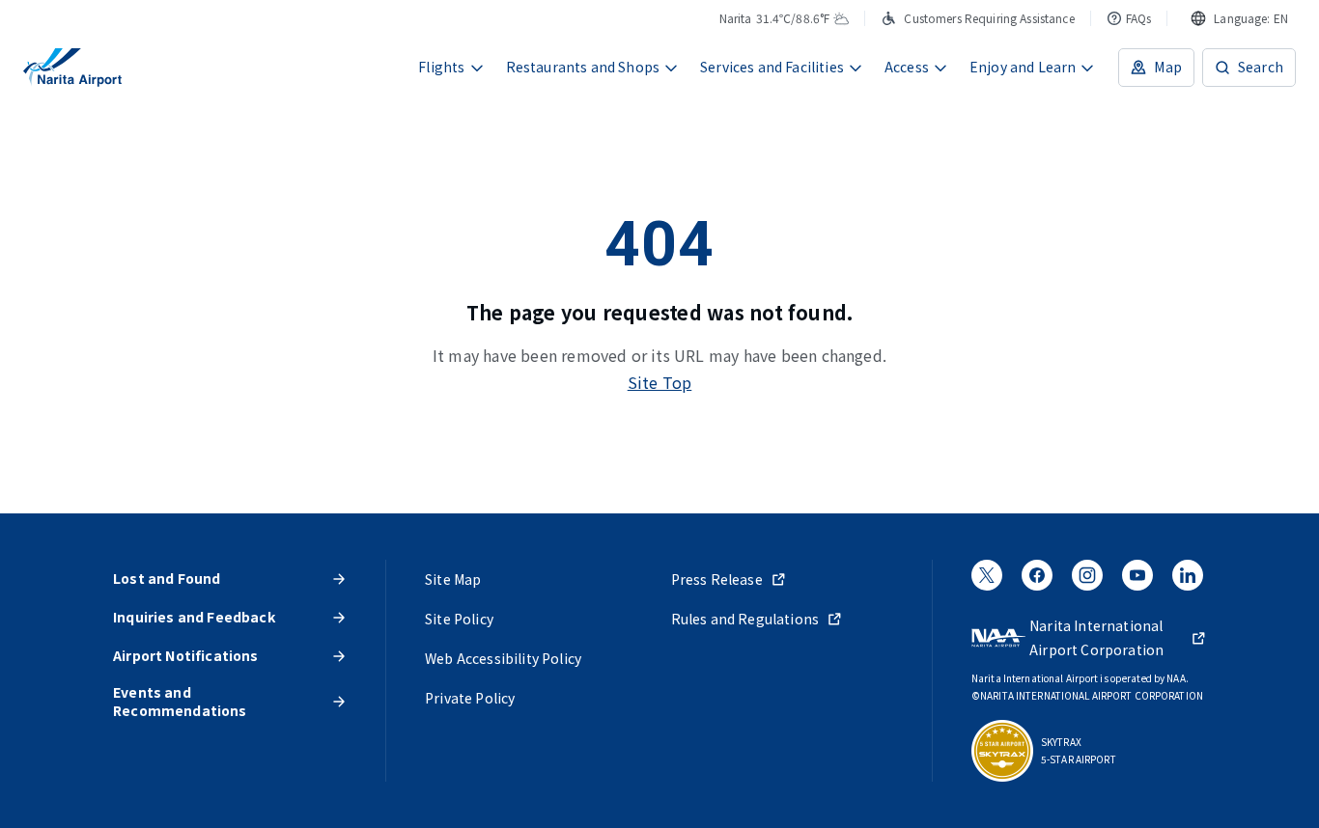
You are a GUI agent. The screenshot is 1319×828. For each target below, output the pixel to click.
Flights (441, 66)
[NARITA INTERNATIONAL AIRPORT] (72, 67)
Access (906, 66)
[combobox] (1239, 18)
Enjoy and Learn (1023, 66)
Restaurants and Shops (583, 66)
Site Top (660, 382)
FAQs (1139, 18)
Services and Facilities (772, 66)
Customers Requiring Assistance (989, 18)
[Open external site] (986, 581)
